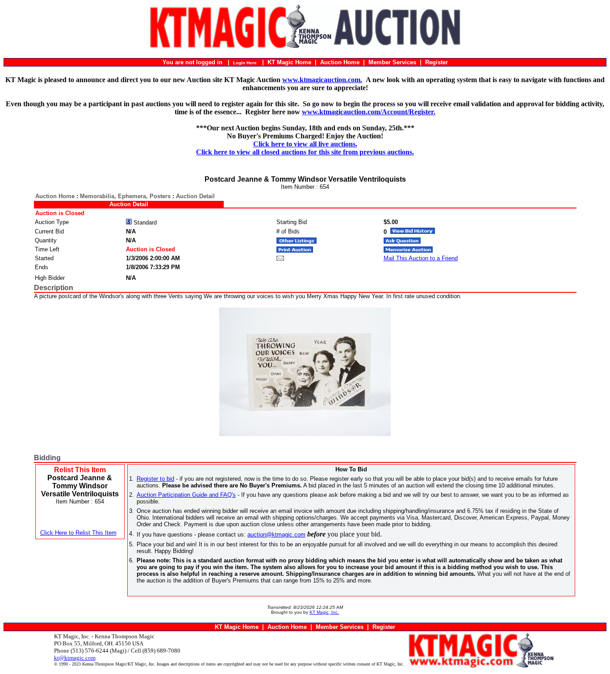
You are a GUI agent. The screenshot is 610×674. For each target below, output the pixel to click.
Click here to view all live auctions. (305, 144)
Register (436, 62)
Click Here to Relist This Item (78, 532)
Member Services (392, 62)
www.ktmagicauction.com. (322, 79)
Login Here (245, 62)
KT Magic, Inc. (324, 612)
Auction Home (339, 62)
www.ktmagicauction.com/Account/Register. (368, 112)
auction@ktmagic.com (276, 534)
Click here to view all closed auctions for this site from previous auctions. (305, 152)
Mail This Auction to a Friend (421, 258)
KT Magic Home (289, 62)
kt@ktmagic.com (75, 657)
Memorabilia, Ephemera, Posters (125, 196)
